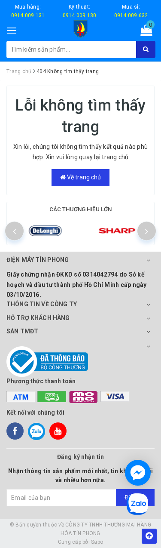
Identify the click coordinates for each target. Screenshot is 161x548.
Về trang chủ (83, 177)
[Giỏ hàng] (143, 32)
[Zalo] (36, 431)
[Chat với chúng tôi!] (138, 473)
